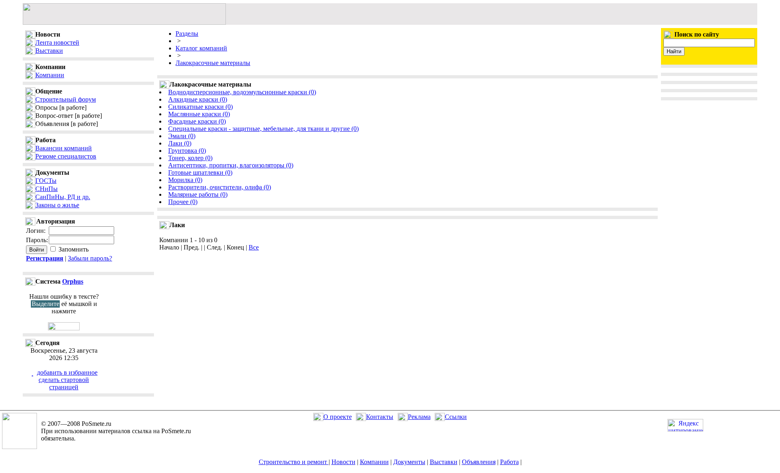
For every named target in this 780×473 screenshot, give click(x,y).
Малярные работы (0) (198, 194)
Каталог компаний (201, 48)
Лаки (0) (179, 143)
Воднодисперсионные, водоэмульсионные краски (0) (242, 92)
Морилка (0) (185, 179)
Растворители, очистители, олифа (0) (219, 187)
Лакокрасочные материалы (213, 62)
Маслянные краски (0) (199, 114)
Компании (49, 75)
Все (254, 247)
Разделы (187, 33)
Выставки (49, 50)
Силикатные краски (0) (200, 106)
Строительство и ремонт (294, 461)
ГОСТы (45, 180)
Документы (409, 461)
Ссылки (456, 416)
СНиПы (46, 188)
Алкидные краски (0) (197, 99)
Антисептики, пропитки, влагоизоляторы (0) (230, 165)
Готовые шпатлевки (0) (200, 172)
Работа (509, 461)
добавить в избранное (67, 372)
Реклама (419, 416)
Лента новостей (57, 42)
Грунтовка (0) (187, 150)
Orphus (72, 281)
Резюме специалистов (65, 156)
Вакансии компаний (63, 148)
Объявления (479, 461)
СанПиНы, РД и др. (62, 196)
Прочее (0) (182, 201)
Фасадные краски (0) (197, 121)
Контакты (379, 416)
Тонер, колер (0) (190, 157)
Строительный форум (65, 99)
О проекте (337, 416)
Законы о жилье (57, 205)
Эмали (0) (181, 135)
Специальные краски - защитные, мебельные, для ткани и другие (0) (263, 128)
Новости (343, 461)
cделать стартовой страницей (64, 383)
